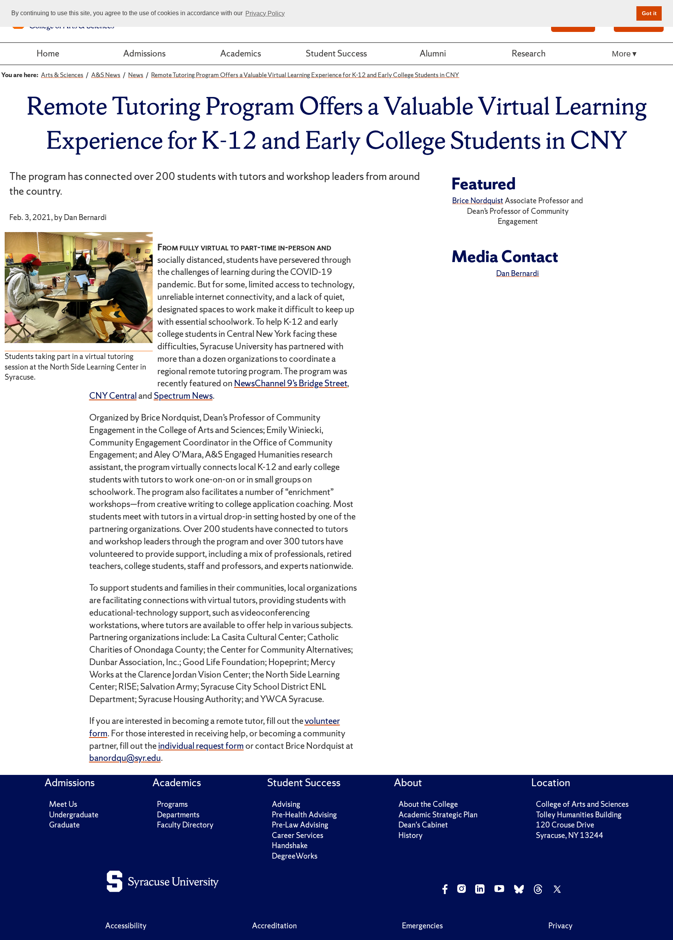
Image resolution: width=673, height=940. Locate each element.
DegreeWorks (294, 856)
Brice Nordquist (477, 200)
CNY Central (113, 395)
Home (48, 53)
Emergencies (422, 926)
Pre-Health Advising (304, 815)
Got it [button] (649, 13)
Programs (172, 804)
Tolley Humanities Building (579, 815)
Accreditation (274, 926)
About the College (428, 804)
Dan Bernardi (517, 273)
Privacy (560, 926)
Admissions (144, 53)
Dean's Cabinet (423, 825)
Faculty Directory (185, 825)
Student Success (336, 53)
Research (529, 53)
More (621, 53)
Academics (240, 53)
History (410, 835)
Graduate (64, 825)
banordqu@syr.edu (125, 758)
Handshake (290, 845)
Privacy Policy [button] (265, 13)
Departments (178, 815)
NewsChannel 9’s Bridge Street (290, 383)
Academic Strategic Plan (437, 815)
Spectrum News (183, 395)
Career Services (297, 835)
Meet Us (63, 804)
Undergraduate (74, 815)
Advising (286, 804)
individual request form (201, 746)
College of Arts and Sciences (582, 804)
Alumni (432, 53)
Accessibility (125, 926)
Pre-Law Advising (300, 825)
